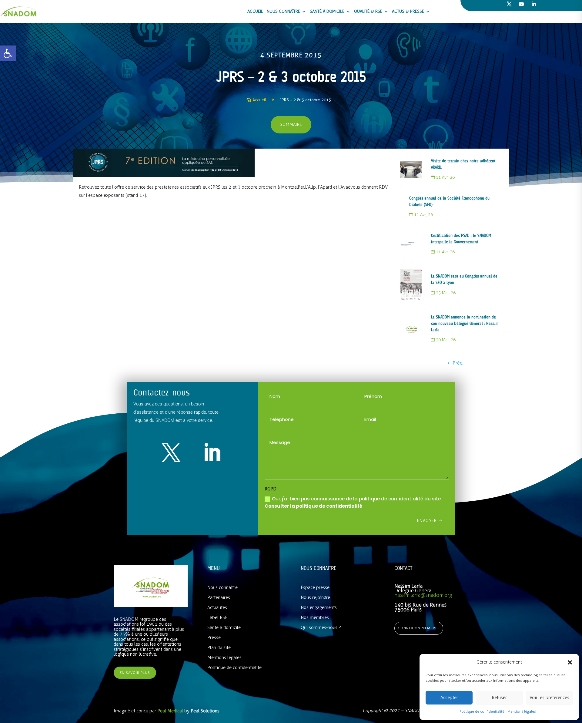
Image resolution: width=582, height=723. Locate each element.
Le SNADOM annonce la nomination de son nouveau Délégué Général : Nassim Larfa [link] (464, 323)
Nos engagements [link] (319, 607)
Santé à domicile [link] (327, 11)
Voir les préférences (549, 697)
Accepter (449, 697)
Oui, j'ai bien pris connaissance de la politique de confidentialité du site (353, 502)
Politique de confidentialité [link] (482, 711)
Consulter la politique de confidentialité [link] (314, 506)
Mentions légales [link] (521, 711)
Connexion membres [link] (419, 628)
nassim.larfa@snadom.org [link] (423, 595)
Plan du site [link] (219, 647)
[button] (570, 662)
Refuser (499, 697)
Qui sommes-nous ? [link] (321, 627)
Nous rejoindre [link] (315, 597)
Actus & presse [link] (408, 11)
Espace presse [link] (315, 587)
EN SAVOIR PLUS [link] (135, 673)
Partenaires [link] (218, 597)
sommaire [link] (291, 124)
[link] (8, 53)
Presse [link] (214, 637)
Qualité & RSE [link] (368, 11)
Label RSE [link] (217, 617)
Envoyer (427, 520)
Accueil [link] (255, 11)
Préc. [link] (458, 363)
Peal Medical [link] (170, 711)
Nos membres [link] (315, 617)
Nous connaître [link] (283, 11)
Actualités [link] (217, 607)
